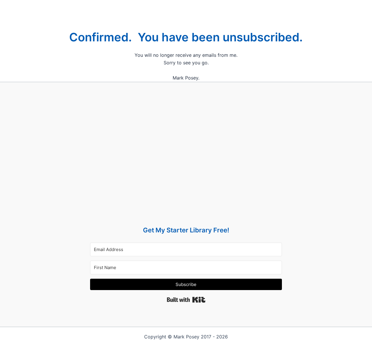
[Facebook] (223, 5)
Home (123, 5)
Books (142, 5)
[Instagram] (251, 5)
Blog (161, 5)
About (179, 5)
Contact (200, 5)
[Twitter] (237, 5)
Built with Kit (186, 299)
